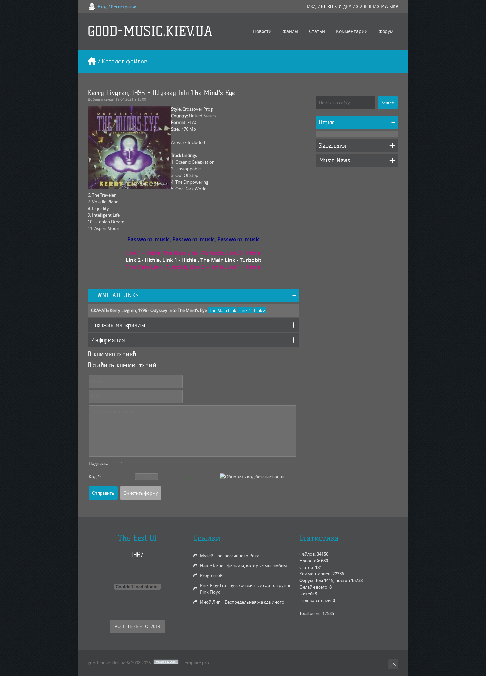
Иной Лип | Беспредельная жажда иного (242, 602)
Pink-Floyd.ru (213, 585)
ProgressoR (211, 575)
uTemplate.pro (194, 663)
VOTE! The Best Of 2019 (137, 626)
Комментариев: (315, 574)
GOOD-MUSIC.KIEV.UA (150, 31)
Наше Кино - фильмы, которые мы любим (243, 566)
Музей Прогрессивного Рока (229, 556)
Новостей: (309, 561)
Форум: (306, 580)
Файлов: (307, 554)
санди (109, 99)
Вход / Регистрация (117, 7)
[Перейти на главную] (92, 61)
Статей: (306, 567)
